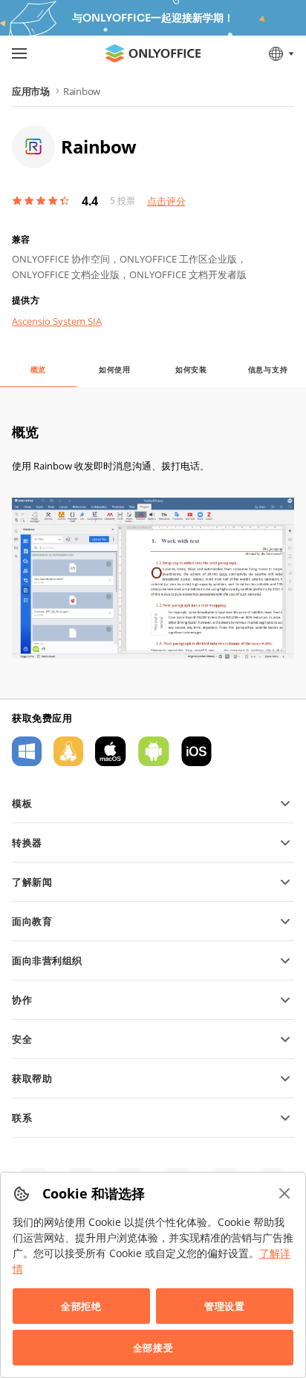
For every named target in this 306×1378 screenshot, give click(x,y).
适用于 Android (153, 751)
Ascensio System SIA (57, 321)
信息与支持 (268, 369)
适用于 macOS (110, 751)
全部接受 (153, 1347)
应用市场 (31, 91)
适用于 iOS (196, 751)
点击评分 (166, 201)
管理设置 (224, 1306)
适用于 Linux (68, 751)
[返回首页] (153, 53)
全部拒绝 (81, 1306)
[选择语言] (280, 53)
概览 (38, 369)
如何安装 (191, 369)
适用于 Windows (27, 751)
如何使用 (115, 369)
